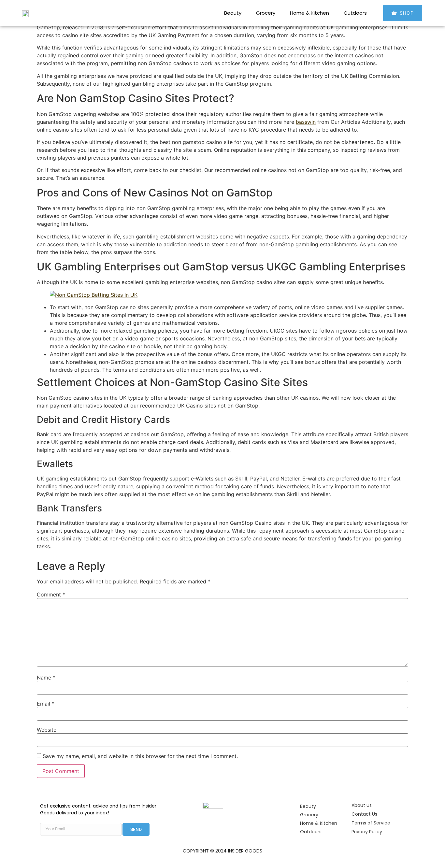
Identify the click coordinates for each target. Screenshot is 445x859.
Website (46, 729)
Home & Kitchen (309, 12)
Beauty (232, 12)
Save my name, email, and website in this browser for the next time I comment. (140, 756)
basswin (306, 122)
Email (45, 703)
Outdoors (355, 12)
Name (46, 677)
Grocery (265, 12)
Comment (51, 594)
